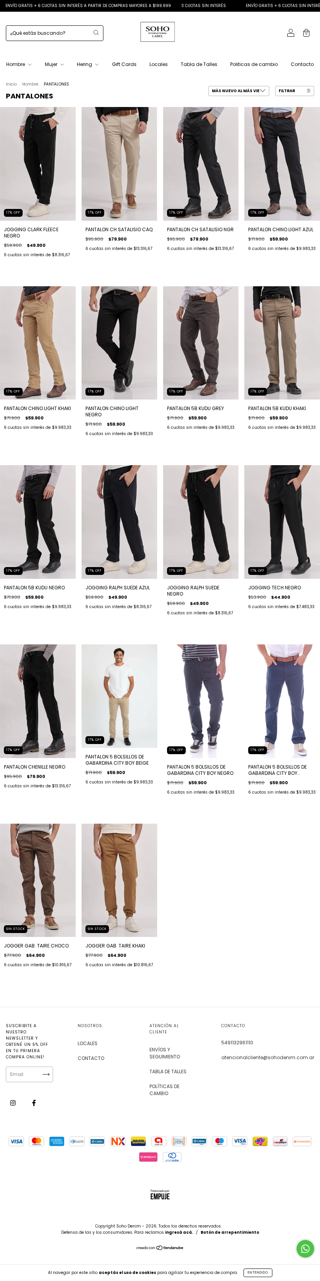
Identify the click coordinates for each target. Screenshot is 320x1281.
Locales (158, 64)
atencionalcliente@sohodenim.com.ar (267, 1057)
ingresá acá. (179, 1232)
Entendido (258, 1272)
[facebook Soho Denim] (34, 1102)
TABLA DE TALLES (168, 1071)
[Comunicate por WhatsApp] (305, 1249)
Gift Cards (124, 64)
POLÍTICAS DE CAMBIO (164, 1090)
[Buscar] (96, 32)
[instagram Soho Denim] (13, 1102)
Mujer (52, 64)
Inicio (11, 84)
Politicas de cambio (254, 64)
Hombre (16, 64)
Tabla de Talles (199, 64)
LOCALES (88, 1043)
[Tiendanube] (160, 1248)
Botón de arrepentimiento (230, 1232)
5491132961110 (237, 1042)
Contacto (302, 64)
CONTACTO (91, 1058)
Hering (85, 64)
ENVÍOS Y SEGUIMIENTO (164, 1053)
